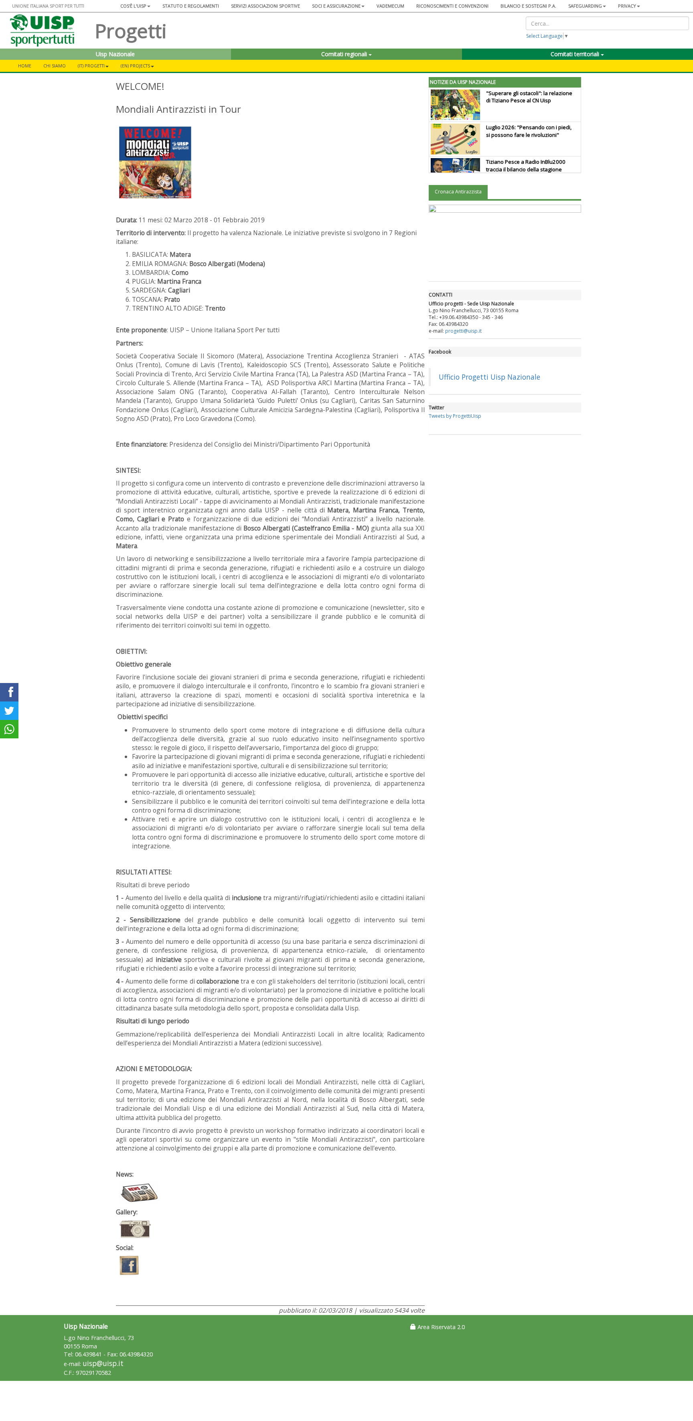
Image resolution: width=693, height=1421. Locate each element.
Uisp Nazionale (115, 54)
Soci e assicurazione (336, 6)
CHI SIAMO (54, 66)
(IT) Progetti (91, 66)
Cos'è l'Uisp (133, 6)
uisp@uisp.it (103, 1363)
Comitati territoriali (576, 54)
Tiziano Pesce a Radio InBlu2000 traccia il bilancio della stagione (525, 165)
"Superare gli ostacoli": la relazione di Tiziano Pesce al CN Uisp (529, 96)
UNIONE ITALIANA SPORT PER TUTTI (48, 6)
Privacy (627, 6)
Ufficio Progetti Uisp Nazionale (489, 377)
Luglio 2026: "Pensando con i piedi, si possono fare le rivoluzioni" (528, 131)
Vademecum (390, 6)
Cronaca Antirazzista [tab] (458, 191)
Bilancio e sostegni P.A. (528, 6)
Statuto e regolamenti (190, 6)
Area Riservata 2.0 (440, 1327)
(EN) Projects (135, 66)
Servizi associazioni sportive (265, 6)
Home (24, 66)
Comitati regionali (345, 54)
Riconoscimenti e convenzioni (452, 6)
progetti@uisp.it (463, 330)
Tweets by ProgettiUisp (455, 416)
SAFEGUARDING (585, 6)
